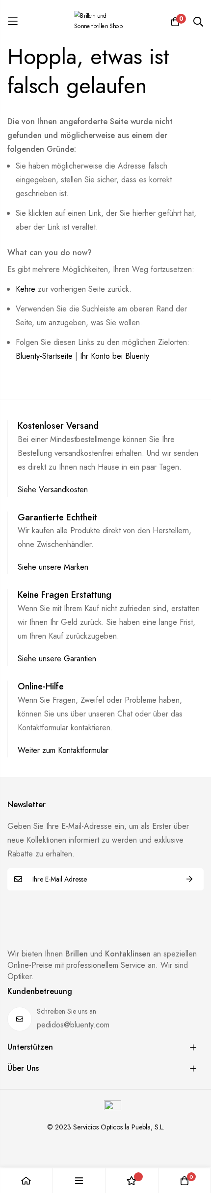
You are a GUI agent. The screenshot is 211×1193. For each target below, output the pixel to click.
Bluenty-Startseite (44, 356)
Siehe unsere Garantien (57, 658)
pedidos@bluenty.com (73, 1024)
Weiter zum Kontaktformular (63, 750)
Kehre (25, 289)
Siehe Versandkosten (53, 489)
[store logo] (105, 21)
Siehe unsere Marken (53, 567)
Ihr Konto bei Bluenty (114, 356)
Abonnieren (189, 879)
